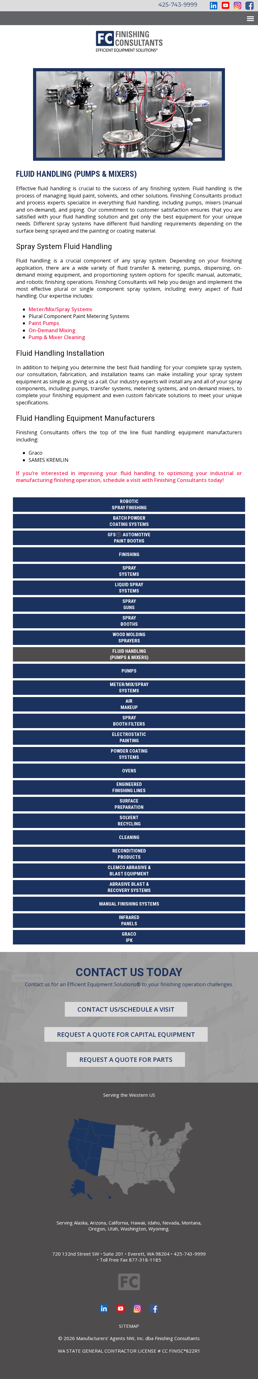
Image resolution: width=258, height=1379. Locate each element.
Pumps (129, 671)
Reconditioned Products (129, 854)
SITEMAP (129, 1326)
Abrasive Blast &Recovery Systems (129, 887)
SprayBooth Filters (129, 721)
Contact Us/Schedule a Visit (126, 1009)
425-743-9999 (177, 4)
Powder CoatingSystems (129, 754)
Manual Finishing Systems (129, 904)
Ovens (129, 771)
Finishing (129, 554)
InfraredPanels (129, 921)
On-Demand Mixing (52, 330)
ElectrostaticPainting (129, 738)
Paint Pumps (44, 323)
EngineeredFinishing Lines (129, 787)
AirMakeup (129, 704)
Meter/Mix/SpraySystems (129, 688)
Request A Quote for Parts (125, 1059)
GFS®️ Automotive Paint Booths (129, 538)
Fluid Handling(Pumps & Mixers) (129, 654)
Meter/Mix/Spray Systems (60, 309)
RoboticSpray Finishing (129, 505)
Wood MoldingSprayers (129, 638)
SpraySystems (129, 571)
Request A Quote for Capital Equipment (126, 1034)
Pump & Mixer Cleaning (57, 337)
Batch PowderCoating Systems (129, 521)
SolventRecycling (129, 821)
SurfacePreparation (129, 804)
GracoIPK (129, 937)
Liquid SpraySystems (129, 588)
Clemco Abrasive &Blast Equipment (129, 871)
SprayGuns (129, 604)
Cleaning (129, 837)
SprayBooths (129, 621)
